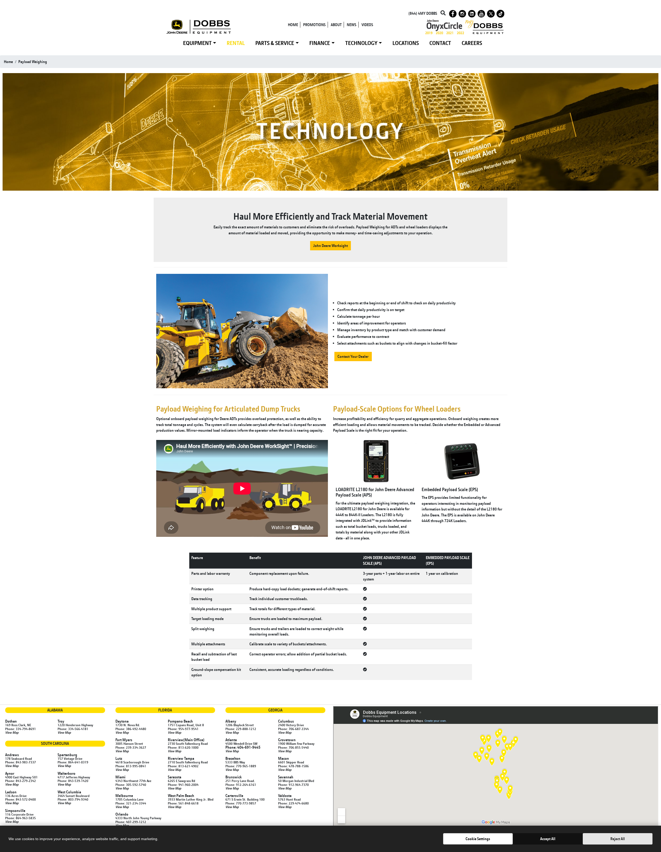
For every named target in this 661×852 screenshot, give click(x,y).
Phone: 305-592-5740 (130, 785)
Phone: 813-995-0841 (130, 766)
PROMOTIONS (314, 24)
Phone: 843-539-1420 (73, 781)
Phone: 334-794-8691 (20, 729)
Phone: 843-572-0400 (20, 799)
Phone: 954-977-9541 (183, 729)
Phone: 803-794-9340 (73, 799)
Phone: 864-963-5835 (20, 818)
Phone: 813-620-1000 (183, 747)
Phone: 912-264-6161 (240, 785)
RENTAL (236, 43)
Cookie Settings (478, 838)
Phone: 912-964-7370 (293, 785)
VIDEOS (367, 24)
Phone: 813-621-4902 (183, 766)
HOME (293, 24)
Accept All (547, 838)
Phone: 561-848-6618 (183, 803)
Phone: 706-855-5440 (293, 747)
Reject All (617, 838)
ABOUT (336, 24)
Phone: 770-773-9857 (240, 803)
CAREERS (472, 43)
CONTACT (440, 43)
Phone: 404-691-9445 (243, 747)
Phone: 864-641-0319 (73, 762)
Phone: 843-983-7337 (20, 762)
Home (8, 61)
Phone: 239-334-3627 (130, 747)
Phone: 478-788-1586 (293, 766)
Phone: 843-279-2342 (20, 781)
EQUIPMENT (197, 43)
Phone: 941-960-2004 (183, 785)
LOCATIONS (405, 43)
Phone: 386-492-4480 (130, 729)
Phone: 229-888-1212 (240, 729)
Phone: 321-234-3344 (130, 803)
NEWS (351, 24)
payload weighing (32, 61)
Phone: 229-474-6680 (293, 803)
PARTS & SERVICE (274, 43)
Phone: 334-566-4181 (73, 729)
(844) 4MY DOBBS (422, 13)
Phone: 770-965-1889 (240, 766)
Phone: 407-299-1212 (130, 822)
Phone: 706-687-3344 (293, 729)
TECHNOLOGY (361, 43)
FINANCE (319, 43)
